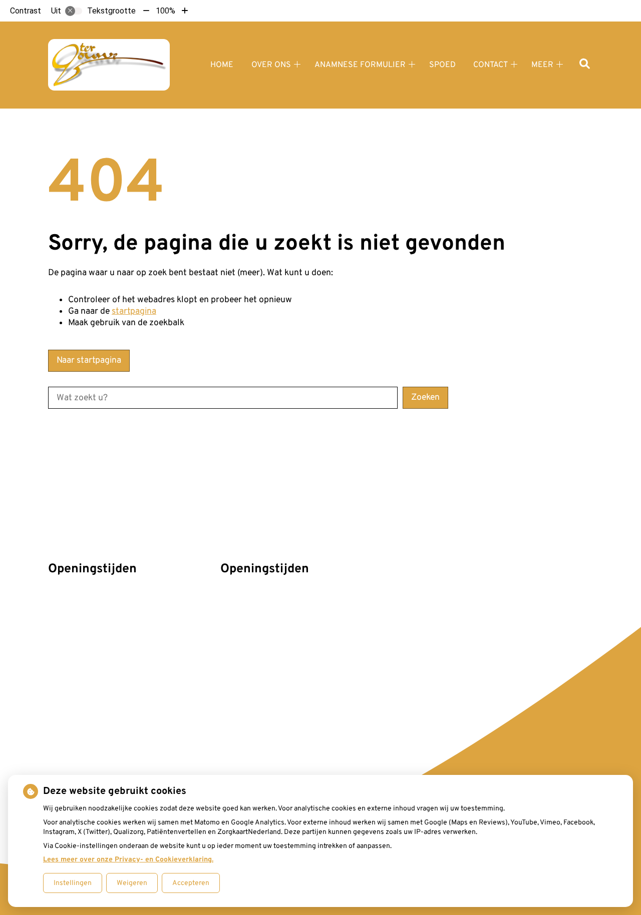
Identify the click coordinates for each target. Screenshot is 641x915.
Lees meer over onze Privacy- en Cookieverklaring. (128, 859)
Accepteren (190, 883)
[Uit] (73, 11)
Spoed (442, 65)
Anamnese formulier (360, 65)
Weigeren (132, 883)
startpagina (134, 311)
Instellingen (73, 883)
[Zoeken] (584, 65)
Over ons (271, 65)
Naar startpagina (89, 360)
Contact (490, 65)
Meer (542, 65)
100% (165, 11)
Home (221, 65)
